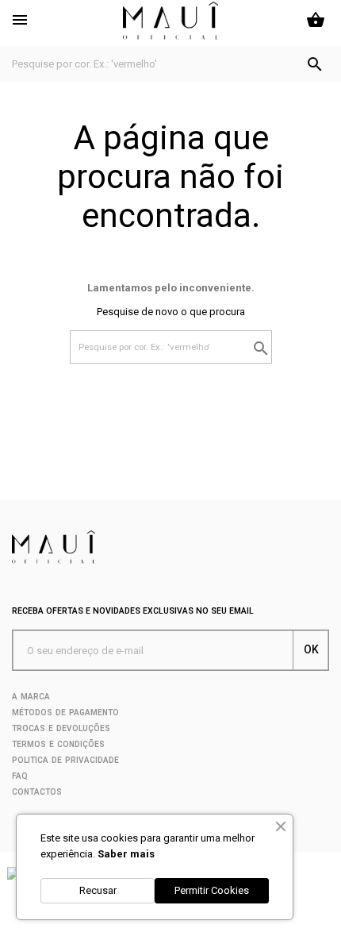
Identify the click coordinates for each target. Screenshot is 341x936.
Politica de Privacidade (65, 760)
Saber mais (126, 854)
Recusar (98, 890)
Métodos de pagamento (65, 712)
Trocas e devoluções (61, 728)
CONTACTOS (37, 792)
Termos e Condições (58, 744)
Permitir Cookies (211, 890)
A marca (31, 696)
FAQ (20, 776)
